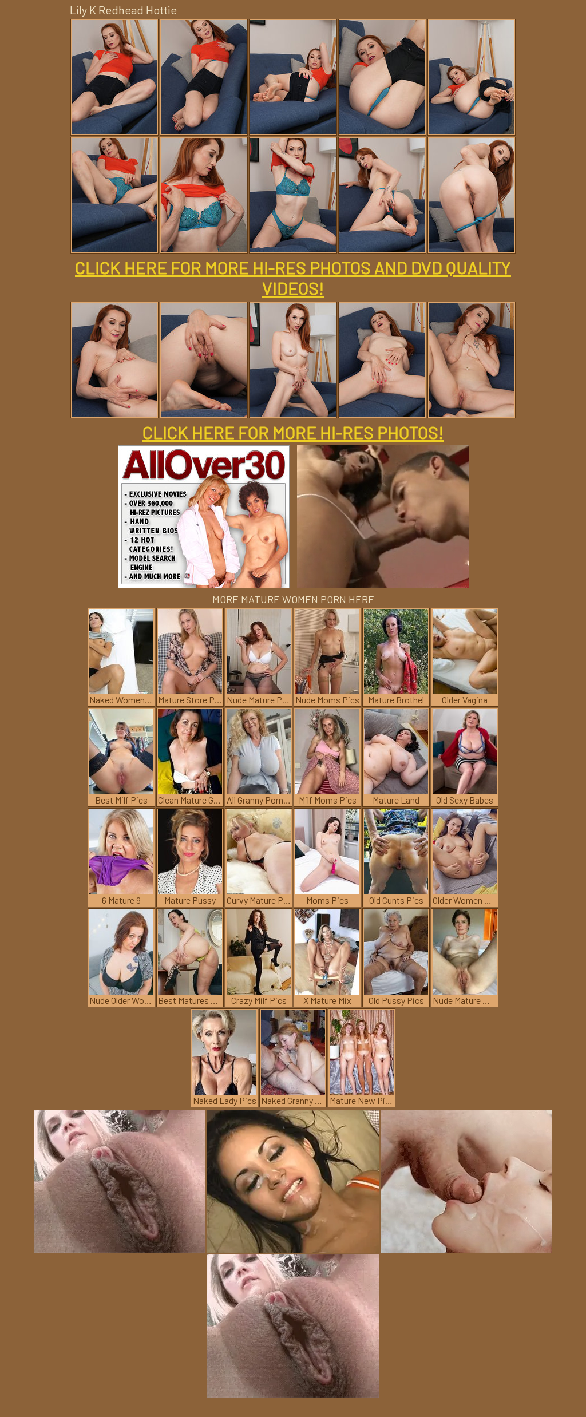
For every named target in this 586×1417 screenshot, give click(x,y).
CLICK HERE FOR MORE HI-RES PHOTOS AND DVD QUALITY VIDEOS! (293, 277)
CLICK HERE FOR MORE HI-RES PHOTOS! (293, 432)
